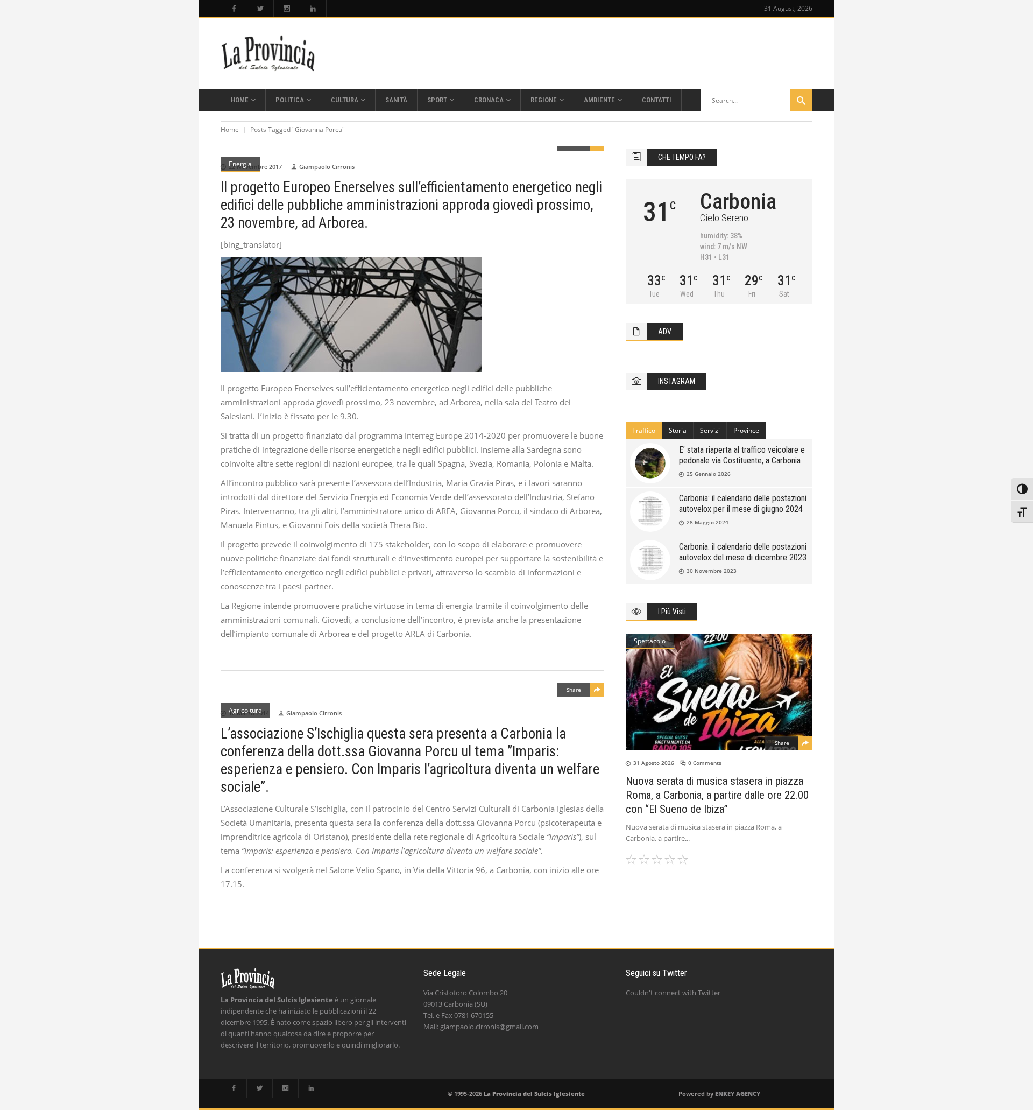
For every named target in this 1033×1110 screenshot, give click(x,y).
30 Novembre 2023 (712, 570)
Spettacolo (650, 640)
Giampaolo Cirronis (327, 167)
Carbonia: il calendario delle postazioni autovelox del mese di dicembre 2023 (742, 552)
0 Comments (704, 763)
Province (746, 430)
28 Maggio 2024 (707, 522)
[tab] (644, 430)
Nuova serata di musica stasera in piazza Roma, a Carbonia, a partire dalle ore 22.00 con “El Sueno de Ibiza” (717, 795)
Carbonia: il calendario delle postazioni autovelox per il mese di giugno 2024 (742, 503)
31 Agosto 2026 (653, 763)
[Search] (801, 100)
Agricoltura (245, 710)
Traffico (643, 430)
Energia (240, 163)
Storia (678, 430)
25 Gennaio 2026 (709, 473)
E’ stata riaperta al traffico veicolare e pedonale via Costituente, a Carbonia (742, 455)
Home (230, 129)
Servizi (710, 430)
